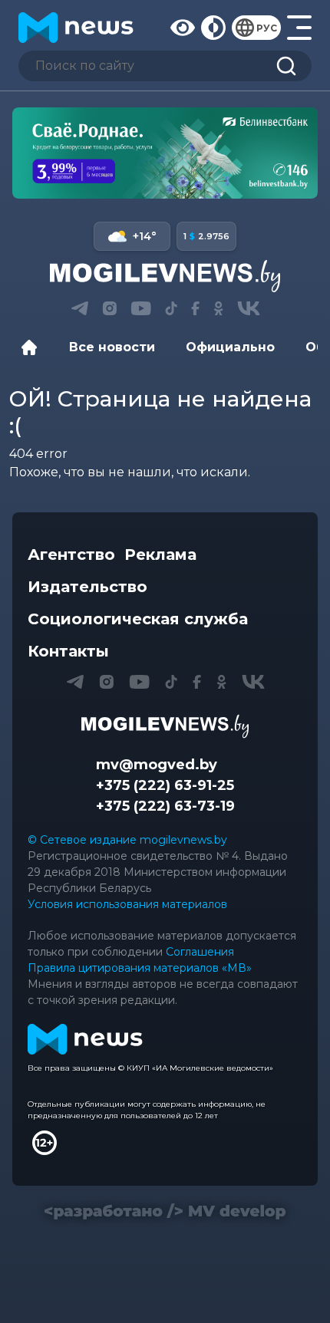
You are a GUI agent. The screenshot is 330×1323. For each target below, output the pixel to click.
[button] (79, 308)
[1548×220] (165, 153)
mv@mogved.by (156, 764)
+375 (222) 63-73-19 (165, 806)
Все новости (112, 347)
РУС (266, 28)
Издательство (87, 587)
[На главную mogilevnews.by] (76, 27)
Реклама (160, 554)
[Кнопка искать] (286, 66)
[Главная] (33, 347)
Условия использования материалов (127, 904)
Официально (230, 347)
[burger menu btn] (299, 27)
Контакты (68, 651)
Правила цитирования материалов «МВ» (140, 968)
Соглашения (200, 952)
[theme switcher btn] (213, 27)
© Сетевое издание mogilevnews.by (127, 840)
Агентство (71, 554)
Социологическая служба (138, 619)
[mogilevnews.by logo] (165, 726)
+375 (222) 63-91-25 (165, 785)
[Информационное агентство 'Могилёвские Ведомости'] (165, 276)
